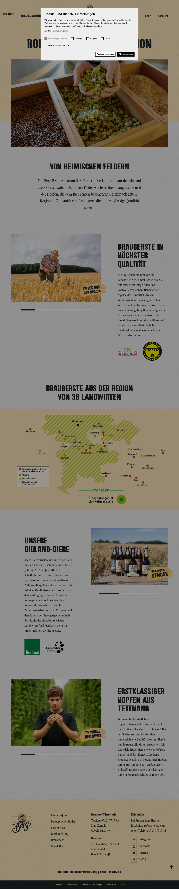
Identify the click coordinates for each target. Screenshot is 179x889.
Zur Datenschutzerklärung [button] (56, 31)
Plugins (93, 39)
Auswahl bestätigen (105, 54)
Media (107, 39)
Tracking (79, 39)
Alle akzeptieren (126, 54)
